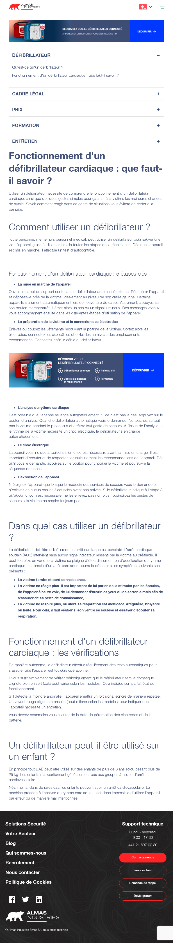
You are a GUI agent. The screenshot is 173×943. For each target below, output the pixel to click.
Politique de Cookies (28, 882)
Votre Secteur (20, 834)
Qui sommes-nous (25, 853)
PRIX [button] (17, 109)
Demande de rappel (142, 883)
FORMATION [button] (25, 125)
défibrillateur (36, 194)
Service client (143, 870)
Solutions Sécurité (25, 824)
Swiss (143, 7)
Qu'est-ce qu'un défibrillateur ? (37, 68)
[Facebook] (12, 901)
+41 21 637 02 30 (142, 845)
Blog (10, 843)
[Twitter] (25, 901)
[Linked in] (39, 901)
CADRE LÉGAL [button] (28, 94)
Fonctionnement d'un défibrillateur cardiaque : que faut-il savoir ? (65, 76)
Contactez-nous (143, 857)
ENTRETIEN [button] (25, 141)
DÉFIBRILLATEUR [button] (31, 55)
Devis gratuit (143, 895)
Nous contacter (22, 872)
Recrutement (19, 863)
